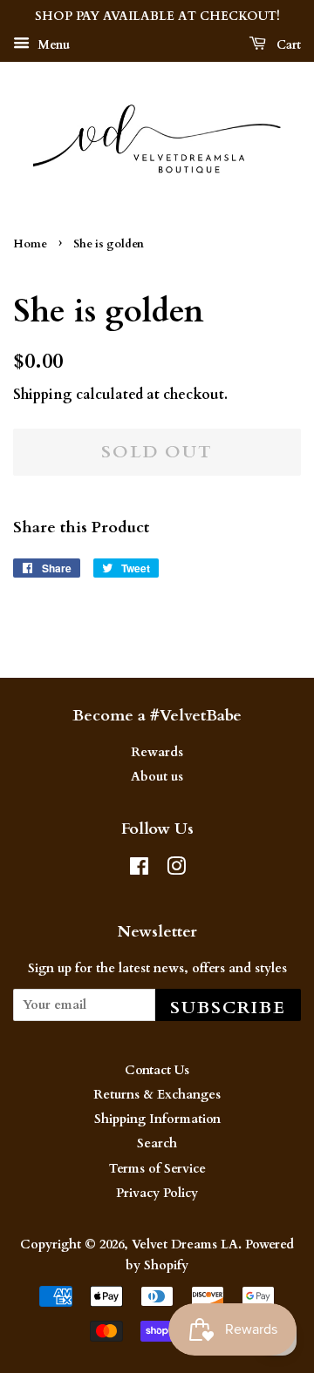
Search (157, 1143)
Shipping (42, 394)
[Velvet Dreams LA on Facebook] (139, 870)
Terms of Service (157, 1168)
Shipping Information (157, 1119)
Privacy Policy (157, 1193)
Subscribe (228, 1007)
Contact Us (157, 1070)
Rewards (157, 752)
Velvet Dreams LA (185, 1244)
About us (157, 776)
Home (30, 244)
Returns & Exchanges (157, 1094)
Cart (287, 45)
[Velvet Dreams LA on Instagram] (176, 870)
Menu (52, 45)
